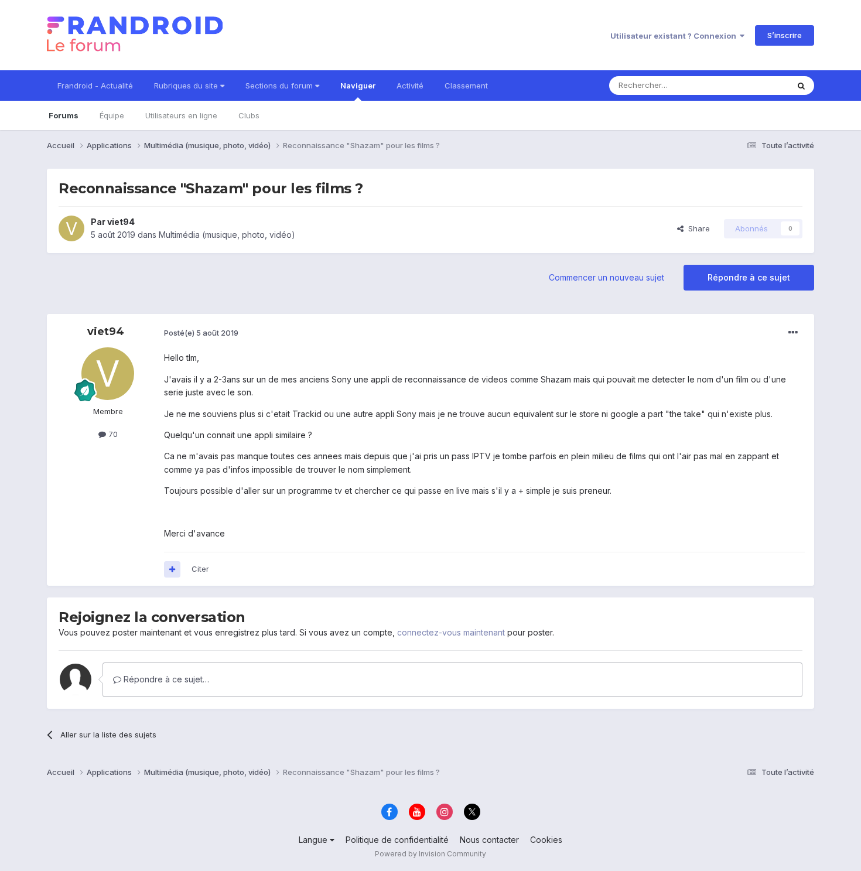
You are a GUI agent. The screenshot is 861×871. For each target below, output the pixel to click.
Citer (200, 568)
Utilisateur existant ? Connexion (675, 35)
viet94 (121, 222)
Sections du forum (280, 85)
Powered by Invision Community (430, 853)
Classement (466, 85)
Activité (410, 85)
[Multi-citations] (172, 569)
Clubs (248, 115)
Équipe (112, 115)
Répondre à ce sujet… (165, 679)
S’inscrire (784, 35)
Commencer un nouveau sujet (606, 277)
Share (697, 228)
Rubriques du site (187, 85)
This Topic (754, 85)
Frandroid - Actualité (95, 85)
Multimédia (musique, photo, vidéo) (227, 235)
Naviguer (357, 85)
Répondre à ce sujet (749, 277)
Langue (314, 840)
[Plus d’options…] (793, 333)
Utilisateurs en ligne (181, 115)
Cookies (546, 840)
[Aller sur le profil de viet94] (71, 228)
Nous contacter (489, 840)
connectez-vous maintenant (451, 632)
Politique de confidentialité (397, 840)
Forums (63, 115)
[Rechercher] (801, 85)
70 (112, 434)
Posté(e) (201, 332)
